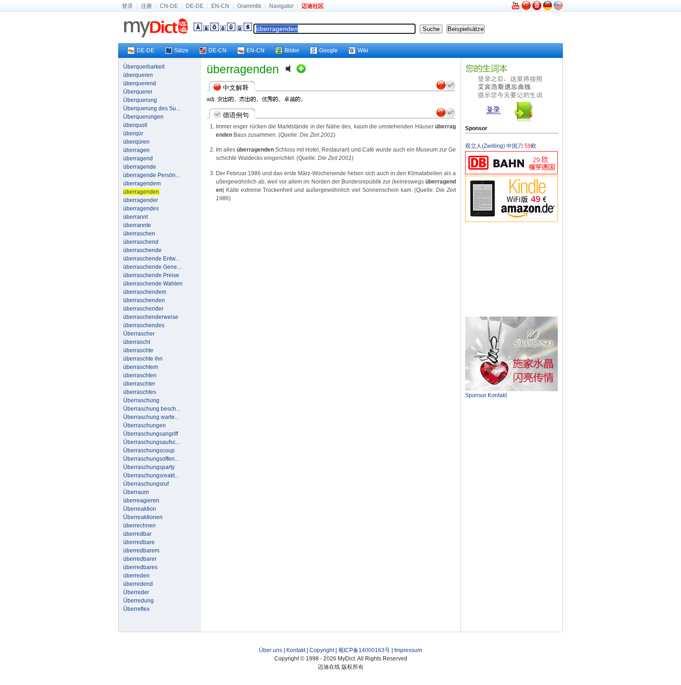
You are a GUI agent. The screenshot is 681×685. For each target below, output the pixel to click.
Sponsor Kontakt (486, 395)
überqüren (136, 142)
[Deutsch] (547, 8)
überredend (138, 584)
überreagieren (141, 500)
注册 (146, 6)
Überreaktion (139, 509)
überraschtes (139, 392)
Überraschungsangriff (150, 434)
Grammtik (249, 6)
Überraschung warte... (151, 417)
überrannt (135, 217)
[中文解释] (441, 88)
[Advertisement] (511, 268)
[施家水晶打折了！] (511, 389)
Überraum (136, 492)
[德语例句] (450, 88)
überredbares (140, 567)
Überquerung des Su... (151, 108)
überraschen (139, 233)
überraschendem (144, 292)
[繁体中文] (537, 8)
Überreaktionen (143, 517)
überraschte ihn (143, 358)
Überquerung (140, 100)
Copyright (321, 650)
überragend (138, 158)
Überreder (136, 592)
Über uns (270, 650)
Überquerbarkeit (143, 66)
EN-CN (220, 6)
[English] (558, 8)
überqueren (138, 75)
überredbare (139, 542)
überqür (133, 133)
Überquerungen (143, 117)
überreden (136, 575)
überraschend (140, 242)
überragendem (142, 183)
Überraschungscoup (149, 450)
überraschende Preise (151, 275)
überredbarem (141, 550)
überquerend (139, 83)
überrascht (136, 342)
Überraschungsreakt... (151, 475)
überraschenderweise (150, 317)
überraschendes (143, 325)
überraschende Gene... (152, 267)
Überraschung (141, 400)
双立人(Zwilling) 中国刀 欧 (500, 146)
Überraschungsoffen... (151, 459)
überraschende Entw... (151, 258)
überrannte (137, 225)
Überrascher (139, 333)
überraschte (138, 350)
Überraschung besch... (151, 409)
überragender (140, 200)
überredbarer (140, 559)
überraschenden (144, 300)
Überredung (138, 600)
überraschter (139, 384)
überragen (136, 150)
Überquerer (137, 92)
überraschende (142, 250)
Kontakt (295, 650)
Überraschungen (144, 425)
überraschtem (140, 367)
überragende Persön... (151, 175)
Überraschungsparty (149, 467)
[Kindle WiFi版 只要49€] (511, 220)
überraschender (143, 308)
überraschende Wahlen (153, 283)
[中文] (526, 8)
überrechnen (139, 525)
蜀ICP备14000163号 (364, 650)
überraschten (140, 375)
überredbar (137, 534)
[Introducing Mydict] (516, 8)
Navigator (281, 6)
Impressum (408, 650)
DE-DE (194, 6)
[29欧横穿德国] (511, 172)
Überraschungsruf (146, 484)
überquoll (135, 125)
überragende (139, 167)
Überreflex (136, 609)
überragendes (141, 208)
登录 (127, 6)
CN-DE (169, 6)
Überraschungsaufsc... (151, 442)
